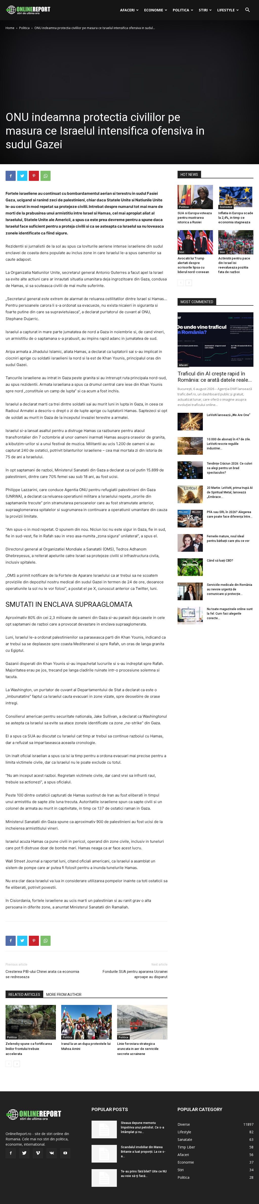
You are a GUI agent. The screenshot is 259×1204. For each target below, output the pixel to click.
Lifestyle (226, 10)
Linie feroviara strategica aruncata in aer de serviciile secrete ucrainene (138, 1049)
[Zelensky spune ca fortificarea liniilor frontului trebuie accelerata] (31, 1022)
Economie (153, 10)
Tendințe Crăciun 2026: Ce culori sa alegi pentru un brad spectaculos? (229, 468)
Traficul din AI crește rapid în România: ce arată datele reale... (215, 377)
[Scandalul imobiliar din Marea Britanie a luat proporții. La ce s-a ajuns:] (104, 1154)
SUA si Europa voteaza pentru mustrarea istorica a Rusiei (195, 217)
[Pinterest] (34, 176)
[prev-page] (9, 1064)
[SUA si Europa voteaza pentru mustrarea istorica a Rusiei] (195, 197)
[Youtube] (65, 1153)
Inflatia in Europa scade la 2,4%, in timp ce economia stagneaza (235, 217)
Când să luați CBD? (220, 560)
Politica (181, 10)
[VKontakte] (52, 1153)
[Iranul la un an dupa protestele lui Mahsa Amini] (86, 1022)
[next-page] (17, 1064)
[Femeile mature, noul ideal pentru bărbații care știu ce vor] (190, 543)
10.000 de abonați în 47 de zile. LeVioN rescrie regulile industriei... (229, 444)
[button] (247, 10)
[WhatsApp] (45, 176)
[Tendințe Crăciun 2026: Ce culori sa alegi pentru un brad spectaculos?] (190, 470)
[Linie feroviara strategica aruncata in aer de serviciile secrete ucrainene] (142, 1022)
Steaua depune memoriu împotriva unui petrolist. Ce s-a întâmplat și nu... (142, 1127)
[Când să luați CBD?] (190, 567)
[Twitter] (22, 176)
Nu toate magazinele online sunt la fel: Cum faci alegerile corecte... (230, 613)
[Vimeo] (38, 1153)
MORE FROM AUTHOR (63, 995)
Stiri (203, 10)
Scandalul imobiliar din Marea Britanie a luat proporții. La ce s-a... (143, 1151)
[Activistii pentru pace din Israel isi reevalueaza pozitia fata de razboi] (236, 242)
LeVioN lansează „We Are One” (228, 415)
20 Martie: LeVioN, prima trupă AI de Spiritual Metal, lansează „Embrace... (230, 492)
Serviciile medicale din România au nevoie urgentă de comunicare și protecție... (229, 589)
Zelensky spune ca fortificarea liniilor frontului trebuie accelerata (29, 1049)
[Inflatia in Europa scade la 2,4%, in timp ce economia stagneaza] (236, 197)
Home (10, 28)
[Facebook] (11, 176)
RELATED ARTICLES (24, 995)
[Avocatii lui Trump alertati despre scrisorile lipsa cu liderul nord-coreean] (195, 242)
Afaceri (127, 10)
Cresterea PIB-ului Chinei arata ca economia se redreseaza (42, 974)
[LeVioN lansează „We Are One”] (190, 421)
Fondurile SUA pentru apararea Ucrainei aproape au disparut (135, 974)
